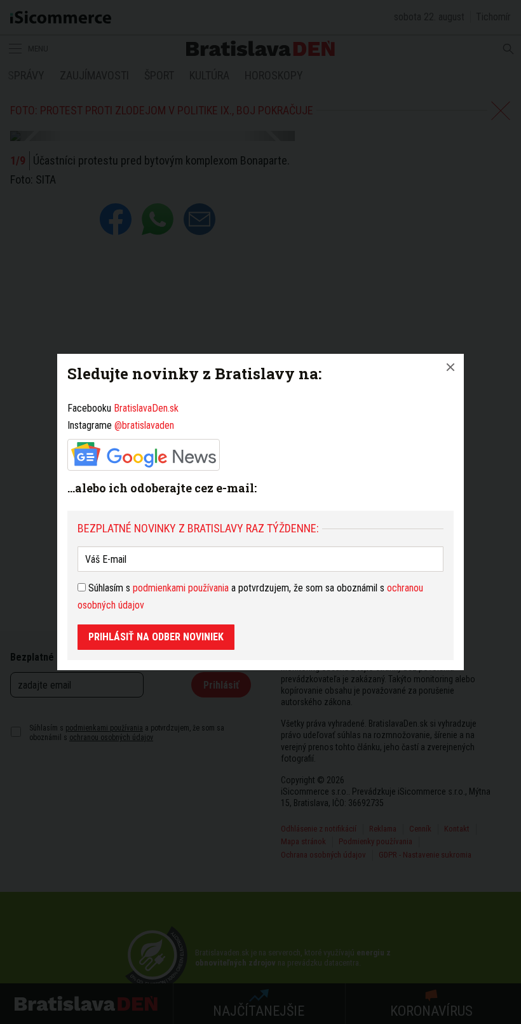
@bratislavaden (144, 425)
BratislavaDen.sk (146, 408)
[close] (450, 367)
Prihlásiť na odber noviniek (156, 637)
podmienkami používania (181, 588)
